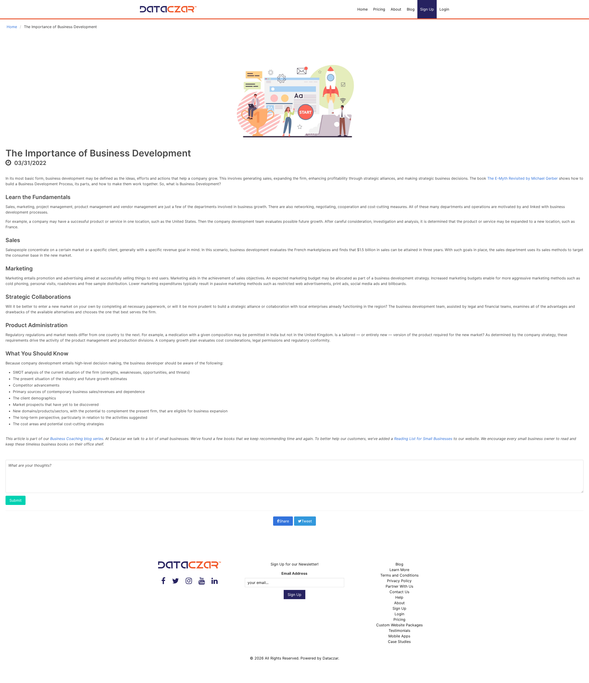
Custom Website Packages (399, 625)
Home (362, 9)
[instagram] (189, 581)
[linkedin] (214, 581)
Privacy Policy (399, 580)
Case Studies (399, 641)
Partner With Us (399, 586)
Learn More (399, 569)
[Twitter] (175, 581)
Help (399, 597)
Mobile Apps (399, 636)
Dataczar (330, 658)
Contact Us (399, 591)
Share (284, 521)
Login (444, 9)
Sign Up (427, 9)
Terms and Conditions (399, 575)
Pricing (379, 9)
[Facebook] (163, 581)
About (396, 9)
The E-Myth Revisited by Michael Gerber (522, 178)
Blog (411, 9)
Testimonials (399, 630)
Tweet (306, 521)
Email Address (294, 573)
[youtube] (202, 581)
